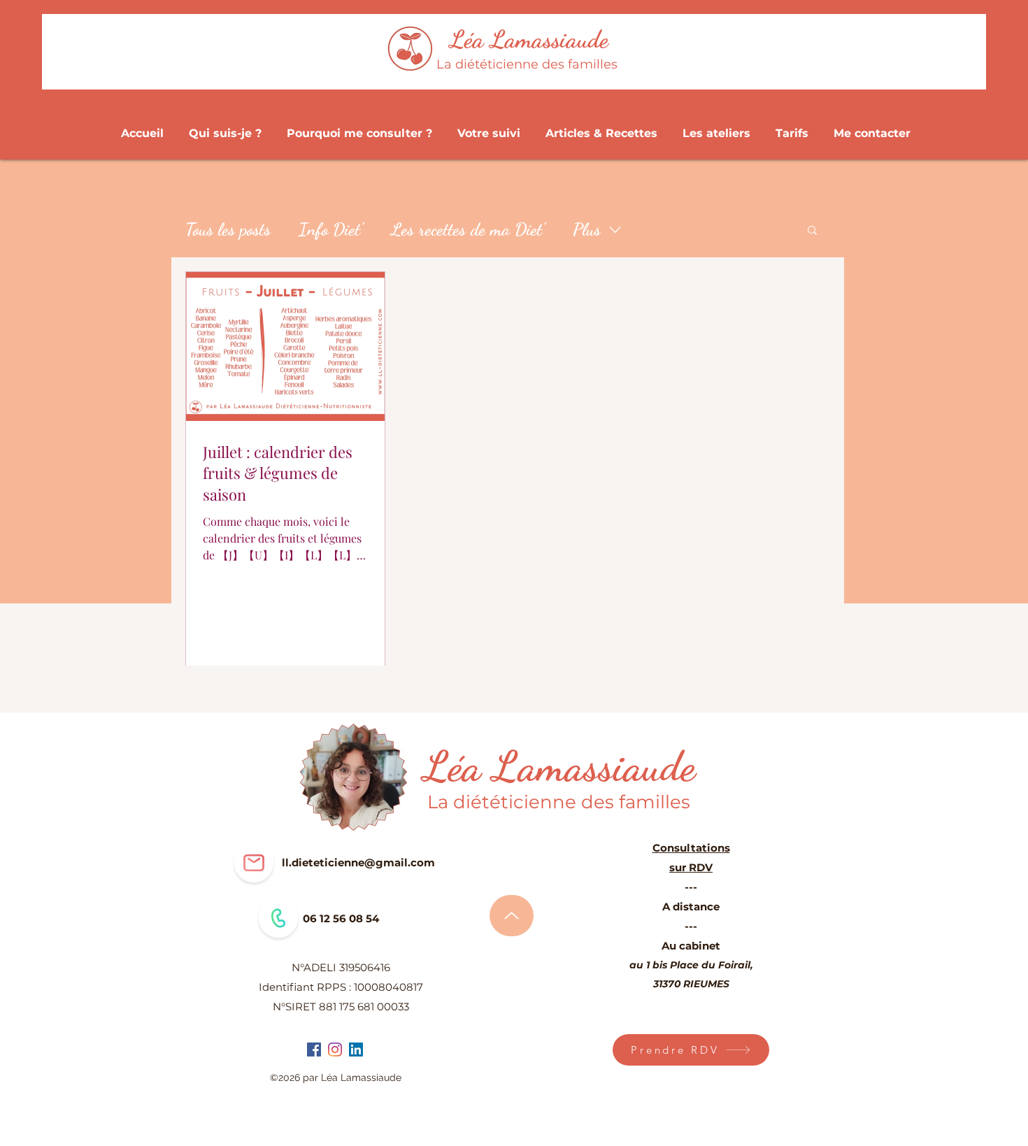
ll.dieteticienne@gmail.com (358, 862)
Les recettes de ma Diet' (468, 229)
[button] (812, 231)
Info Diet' (331, 229)
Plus (587, 229)
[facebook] (314, 1050)
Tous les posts (228, 229)
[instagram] (335, 1050)
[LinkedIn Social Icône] (356, 1050)
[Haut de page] (512, 915)
